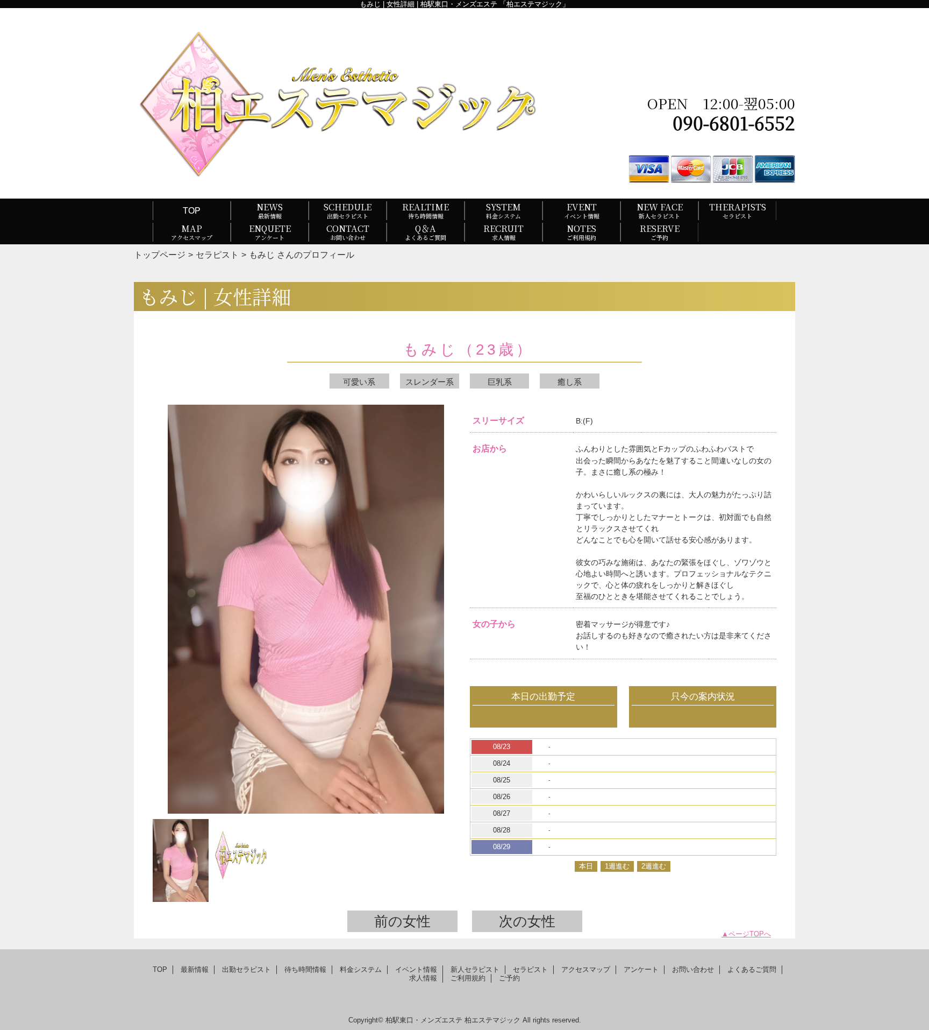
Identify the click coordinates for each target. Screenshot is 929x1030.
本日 (586, 866)
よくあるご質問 (751, 969)
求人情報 (423, 978)
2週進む (653, 866)
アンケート (641, 969)
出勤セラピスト (246, 969)
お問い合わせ (693, 969)
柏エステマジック (492, 1020)
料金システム (361, 969)
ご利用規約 (468, 978)
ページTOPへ (749, 934)
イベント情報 (416, 969)
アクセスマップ (585, 969)
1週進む (617, 866)
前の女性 (402, 921)
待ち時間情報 (305, 969)
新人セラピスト (475, 969)
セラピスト (217, 254)
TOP (192, 210)
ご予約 (509, 978)
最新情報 (195, 969)
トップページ (159, 254)
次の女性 (527, 921)
